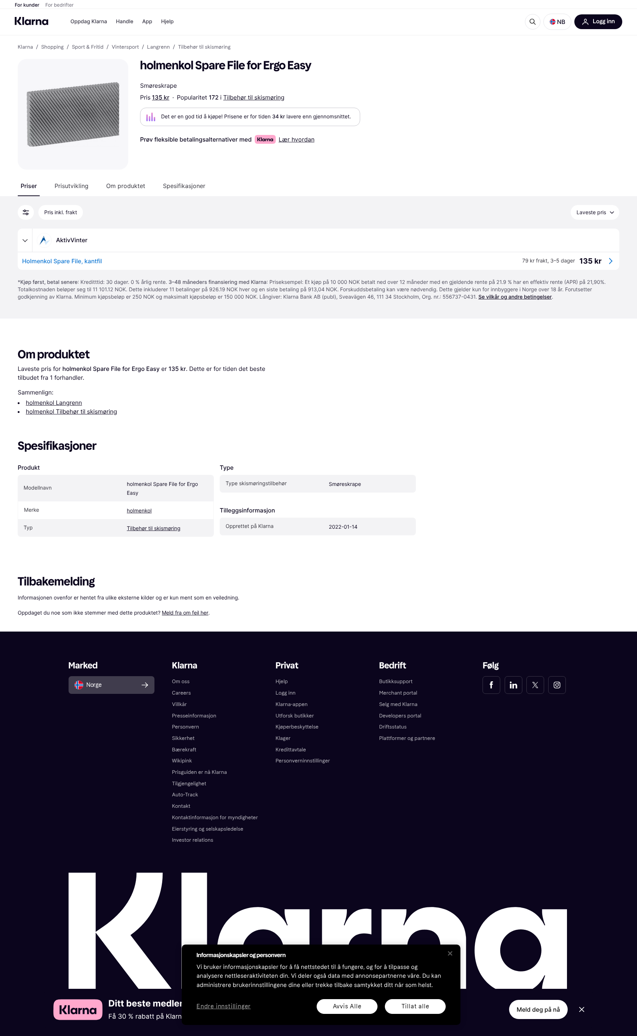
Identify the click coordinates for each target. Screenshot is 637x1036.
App (147, 21)
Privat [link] (287, 665)
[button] (557, 22)
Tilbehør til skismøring (254, 97)
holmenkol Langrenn (54, 402)
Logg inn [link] (286, 693)
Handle (124, 21)
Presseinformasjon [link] (194, 716)
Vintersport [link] (125, 47)
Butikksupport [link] (396, 681)
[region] (321, 985)
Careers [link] (181, 693)
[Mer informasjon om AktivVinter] (25, 240)
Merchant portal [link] (398, 693)
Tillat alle (415, 1006)
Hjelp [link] (282, 681)
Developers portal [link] (400, 716)
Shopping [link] (52, 47)
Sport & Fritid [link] (88, 47)
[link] (491, 685)
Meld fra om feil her (185, 612)
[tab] (29, 185)
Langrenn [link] (158, 47)
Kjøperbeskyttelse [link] (297, 727)
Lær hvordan (296, 139)
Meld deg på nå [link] (538, 1009)
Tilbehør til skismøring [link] (204, 47)
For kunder (27, 5)
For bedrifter (59, 5)
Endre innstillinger (223, 1006)
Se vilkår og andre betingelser (515, 297)
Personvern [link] (185, 727)
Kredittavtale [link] (291, 750)
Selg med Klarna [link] (398, 704)
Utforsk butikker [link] (295, 716)
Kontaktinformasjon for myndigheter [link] (215, 817)
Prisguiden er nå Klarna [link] (199, 772)
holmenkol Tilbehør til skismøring (71, 411)
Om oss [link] (181, 681)
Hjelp (167, 21)
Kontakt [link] (181, 806)
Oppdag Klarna (88, 21)
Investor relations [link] (192, 840)
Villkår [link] (179, 704)
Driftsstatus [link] (392, 727)
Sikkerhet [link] (183, 738)
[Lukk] (450, 953)
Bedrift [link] (392, 665)
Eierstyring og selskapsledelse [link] (207, 829)
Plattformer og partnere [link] (407, 738)
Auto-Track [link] (185, 795)
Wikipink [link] (182, 761)
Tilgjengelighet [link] (189, 784)
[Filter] (26, 212)
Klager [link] (283, 738)
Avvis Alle (347, 1006)
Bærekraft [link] (184, 750)
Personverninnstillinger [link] (303, 761)
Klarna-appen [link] (292, 704)
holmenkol (139, 511)
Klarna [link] (25, 47)
